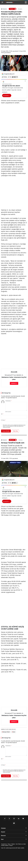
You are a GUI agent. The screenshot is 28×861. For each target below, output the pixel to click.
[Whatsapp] (14, 823)
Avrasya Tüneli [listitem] (6, 731)
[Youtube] (23, 818)
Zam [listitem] (13, 731)
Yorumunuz (8, 400)
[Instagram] (14, 818)
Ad (2, 413)
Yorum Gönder (6, 431)
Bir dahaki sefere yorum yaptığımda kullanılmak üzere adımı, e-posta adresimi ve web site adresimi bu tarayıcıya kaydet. (14, 426)
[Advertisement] (14, 120)
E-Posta (3, 420)
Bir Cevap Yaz (6, 393)
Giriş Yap (15, 431)
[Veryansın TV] (9, 2)
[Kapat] (25, 81)
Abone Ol (14, 383)
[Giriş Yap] (26, 2)
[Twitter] (9, 818)
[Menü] (2, 2)
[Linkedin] (18, 818)
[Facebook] (5, 818)
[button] (15, 9)
